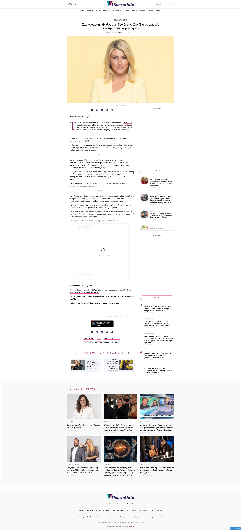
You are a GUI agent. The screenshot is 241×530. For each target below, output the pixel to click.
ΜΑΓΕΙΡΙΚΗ (142, 10)
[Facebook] (92, 110)
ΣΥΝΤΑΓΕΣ (153, 226)
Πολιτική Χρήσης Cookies (137, 517)
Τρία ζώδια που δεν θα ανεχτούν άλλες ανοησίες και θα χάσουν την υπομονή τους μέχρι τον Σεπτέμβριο (158, 308)
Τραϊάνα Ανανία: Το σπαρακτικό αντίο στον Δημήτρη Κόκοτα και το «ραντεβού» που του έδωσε (157, 356)
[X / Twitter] (97, 110)
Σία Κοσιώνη (98, 125)
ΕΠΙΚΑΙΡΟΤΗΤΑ (155, 211)
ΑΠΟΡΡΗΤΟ (236, 528)
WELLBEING (107, 10)
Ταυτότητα (81, 517)
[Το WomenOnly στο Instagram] (159, 4)
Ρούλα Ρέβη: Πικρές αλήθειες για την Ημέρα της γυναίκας (94, 303)
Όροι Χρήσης (91, 517)
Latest (157, 170)
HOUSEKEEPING (118, 10)
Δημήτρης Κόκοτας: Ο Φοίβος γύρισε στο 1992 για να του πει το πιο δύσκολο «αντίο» (161, 216)
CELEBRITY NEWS (120, 20)
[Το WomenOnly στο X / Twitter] (166, 4)
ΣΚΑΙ (87, 141)
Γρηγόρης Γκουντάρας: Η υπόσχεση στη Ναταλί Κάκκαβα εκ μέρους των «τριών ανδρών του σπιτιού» (82, 470)
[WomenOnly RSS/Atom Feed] (172, 4)
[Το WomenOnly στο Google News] (169, 4)
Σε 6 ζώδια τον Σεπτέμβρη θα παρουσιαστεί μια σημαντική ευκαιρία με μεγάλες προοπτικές (158, 370)
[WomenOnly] (120, 4)
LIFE (127, 10)
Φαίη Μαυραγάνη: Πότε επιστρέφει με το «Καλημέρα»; (83, 426)
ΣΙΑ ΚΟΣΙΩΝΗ (89, 338)
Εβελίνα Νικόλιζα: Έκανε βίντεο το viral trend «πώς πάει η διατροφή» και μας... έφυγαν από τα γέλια (161, 183)
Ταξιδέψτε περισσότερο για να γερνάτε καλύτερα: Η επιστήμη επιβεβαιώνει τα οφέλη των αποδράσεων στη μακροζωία (161, 200)
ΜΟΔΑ (98, 10)
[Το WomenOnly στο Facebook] (156, 4)
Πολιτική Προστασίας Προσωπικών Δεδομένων (112, 517)
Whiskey (131, 526)
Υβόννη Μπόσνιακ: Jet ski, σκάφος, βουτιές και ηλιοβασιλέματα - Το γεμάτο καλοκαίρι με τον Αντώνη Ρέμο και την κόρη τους (158, 339)
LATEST (158, 10)
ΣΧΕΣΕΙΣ (134, 10)
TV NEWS (70, 422)
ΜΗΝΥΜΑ (116, 342)
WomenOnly (120, 497)
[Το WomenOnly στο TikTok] (162, 4)
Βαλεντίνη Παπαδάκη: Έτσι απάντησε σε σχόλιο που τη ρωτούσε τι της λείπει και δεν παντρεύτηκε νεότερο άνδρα (158, 323)
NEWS (82, 10)
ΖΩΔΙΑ (151, 10)
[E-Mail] (107, 110)
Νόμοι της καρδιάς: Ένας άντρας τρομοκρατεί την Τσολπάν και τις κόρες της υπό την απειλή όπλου (118, 427)
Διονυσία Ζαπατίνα (113, 32)
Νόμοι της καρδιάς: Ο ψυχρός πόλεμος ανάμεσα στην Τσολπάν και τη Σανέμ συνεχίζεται (157, 470)
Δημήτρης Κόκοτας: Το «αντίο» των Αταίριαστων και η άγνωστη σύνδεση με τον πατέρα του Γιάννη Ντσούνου (156, 427)
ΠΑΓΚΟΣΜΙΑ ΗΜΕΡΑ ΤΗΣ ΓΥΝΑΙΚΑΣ (97, 342)
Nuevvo (117, 526)
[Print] (112, 110)
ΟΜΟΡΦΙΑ (90, 10)
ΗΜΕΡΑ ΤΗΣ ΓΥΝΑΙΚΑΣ (112, 338)
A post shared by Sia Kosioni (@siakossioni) (102, 280)
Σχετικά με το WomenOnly (155, 517)
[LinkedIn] (102, 110)
